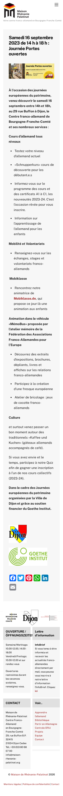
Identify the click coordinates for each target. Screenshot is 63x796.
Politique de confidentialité (36, 784)
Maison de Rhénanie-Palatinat (29, 774)
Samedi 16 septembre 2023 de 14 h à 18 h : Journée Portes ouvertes (31, 45)
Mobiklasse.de (25, 298)
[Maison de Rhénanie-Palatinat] (16, 16)
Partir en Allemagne (46, 723)
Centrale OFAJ (43, 727)
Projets (39, 731)
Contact (39, 739)
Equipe (39, 735)
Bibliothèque (42, 720)
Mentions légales (12, 784)
